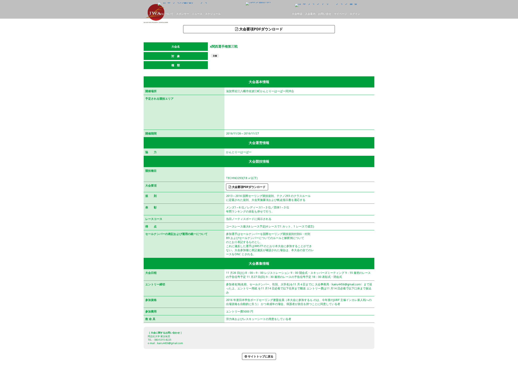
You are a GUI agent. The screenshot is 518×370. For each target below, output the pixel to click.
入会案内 (310, 13)
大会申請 (297, 13)
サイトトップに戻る (260, 356)
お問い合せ (324, 13)
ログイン (355, 13)
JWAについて (165, 13)
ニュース (197, 13)
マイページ (340, 13)
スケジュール (213, 13)
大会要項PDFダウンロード (260, 29)
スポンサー (182, 13)
